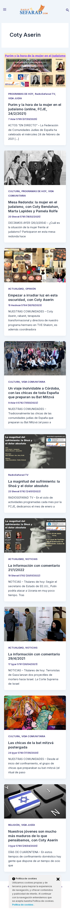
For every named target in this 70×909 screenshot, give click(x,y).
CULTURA (14, 191)
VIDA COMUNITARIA (33, 381)
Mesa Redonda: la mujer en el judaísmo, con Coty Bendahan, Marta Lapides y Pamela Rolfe (33, 206)
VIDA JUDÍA (15, 98)
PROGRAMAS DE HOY (20, 94)
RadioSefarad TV (45, 94)
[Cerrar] (58, 879)
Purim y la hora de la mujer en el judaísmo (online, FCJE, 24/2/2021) (34, 109)
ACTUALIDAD (16, 288)
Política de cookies (23, 904)
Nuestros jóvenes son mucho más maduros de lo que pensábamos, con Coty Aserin (33, 835)
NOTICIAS (31, 559)
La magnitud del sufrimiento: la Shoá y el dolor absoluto (34, 483)
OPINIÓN (30, 288)
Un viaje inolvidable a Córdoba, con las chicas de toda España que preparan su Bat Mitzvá (34, 392)
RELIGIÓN (14, 825)
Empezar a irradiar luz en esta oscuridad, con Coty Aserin (33, 297)
